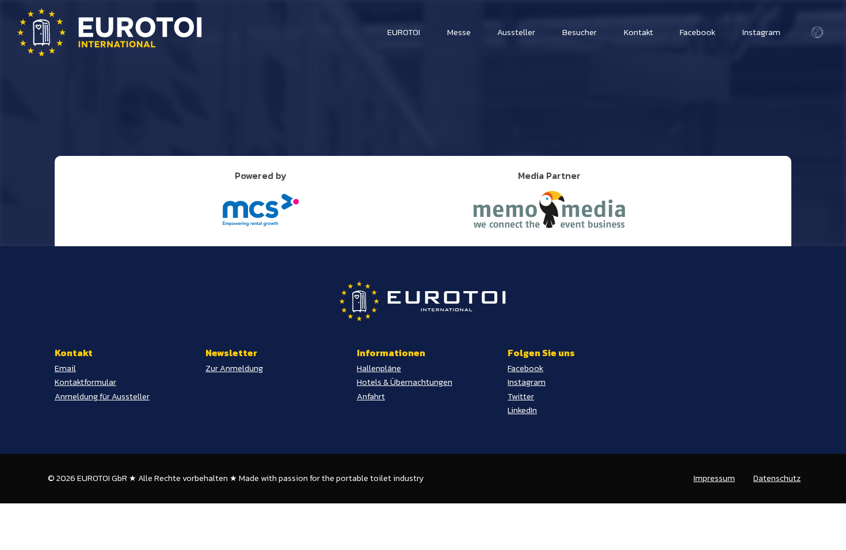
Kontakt (638, 32)
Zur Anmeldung (234, 368)
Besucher (579, 32)
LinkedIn (522, 410)
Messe (459, 32)
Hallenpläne (379, 368)
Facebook (697, 32)
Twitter (521, 396)
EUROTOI (403, 32)
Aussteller (516, 32)
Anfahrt (371, 396)
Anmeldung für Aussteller (102, 396)
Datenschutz (777, 478)
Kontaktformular (85, 382)
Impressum (714, 478)
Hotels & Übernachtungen (404, 382)
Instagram (761, 32)
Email (65, 368)
